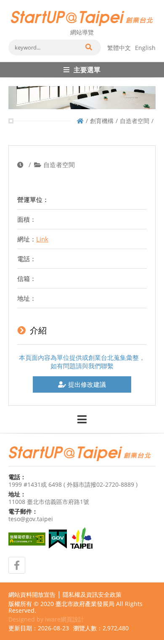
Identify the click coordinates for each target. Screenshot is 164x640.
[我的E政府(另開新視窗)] (58, 539)
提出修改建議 (87, 384)
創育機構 (102, 121)
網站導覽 (82, 32)
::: (10, 3)
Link (42, 239)
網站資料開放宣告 (32, 594)
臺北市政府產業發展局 (85, 604)
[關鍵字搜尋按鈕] (88, 47)
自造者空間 (134, 121)
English (145, 48)
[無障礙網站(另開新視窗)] (26, 539)
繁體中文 (119, 48)
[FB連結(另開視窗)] (16, 565)
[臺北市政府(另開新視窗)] (81, 539)
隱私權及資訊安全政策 (92, 594)
